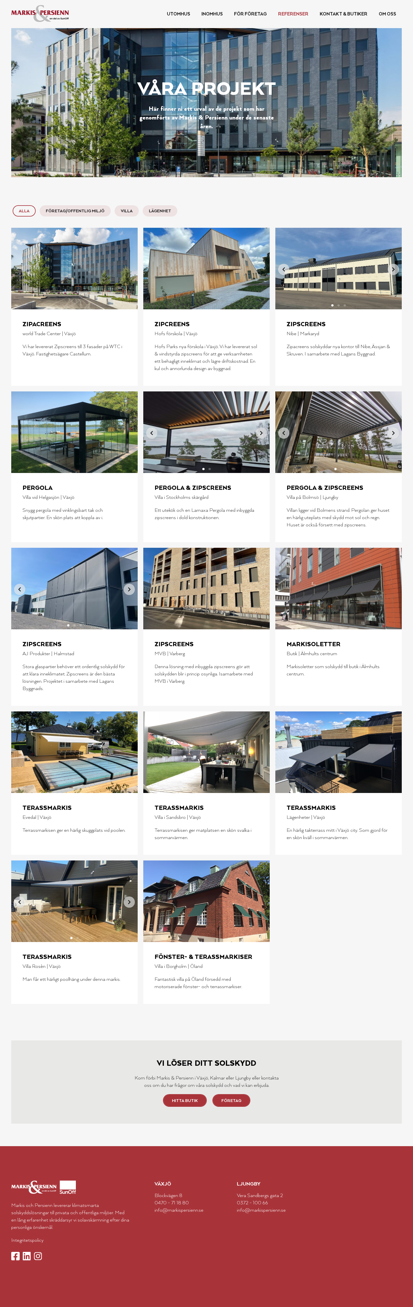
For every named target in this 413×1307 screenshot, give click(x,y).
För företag (250, 14)
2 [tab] (338, 304)
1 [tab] (332, 304)
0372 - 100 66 (252, 1202)
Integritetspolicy (27, 1239)
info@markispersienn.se (179, 1209)
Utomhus (178, 14)
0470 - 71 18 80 (172, 1202)
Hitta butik (185, 1100)
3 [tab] (345, 304)
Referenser (293, 14)
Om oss (387, 14)
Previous (283, 269)
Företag (231, 1100)
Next (393, 269)
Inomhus (212, 14)
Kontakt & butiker (343, 14)
